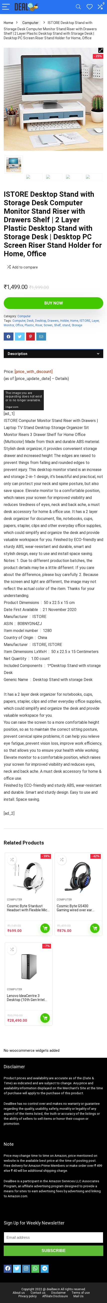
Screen (48, 325)
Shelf (57, 325)
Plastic (29, 325)
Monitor (9, 325)
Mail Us (78, 1296)
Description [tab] (17, 354)
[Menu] (6, 7)
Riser (38, 325)
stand (66, 325)
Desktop (40, 320)
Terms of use (80, 1292)
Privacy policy (27, 1296)
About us (19, 1292)
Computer (30, 23)
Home (8, 23)
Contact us (38, 1292)
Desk (30, 320)
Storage (77, 325)
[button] (100, 50)
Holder (64, 320)
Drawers (53, 320)
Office (19, 325)
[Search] (78, 7)
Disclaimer (58, 1292)
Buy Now (53, 303)
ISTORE (85, 320)
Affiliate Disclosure (55, 1296)
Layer (95, 320)
